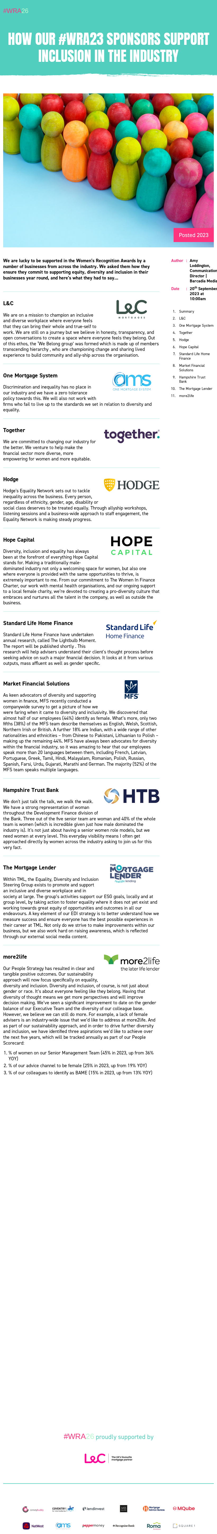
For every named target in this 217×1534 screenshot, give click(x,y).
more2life (186, 395)
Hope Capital (189, 347)
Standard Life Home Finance (194, 356)
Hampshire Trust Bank (192, 379)
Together (186, 332)
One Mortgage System (196, 325)
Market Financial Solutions (192, 368)
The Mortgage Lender (196, 388)
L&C (182, 318)
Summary (186, 311)
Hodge (184, 339)
